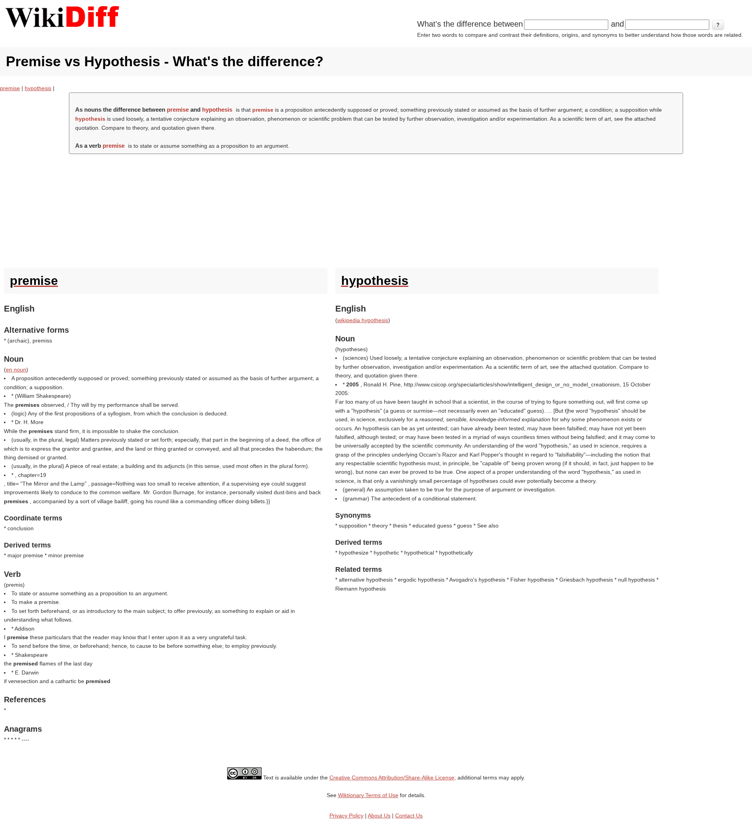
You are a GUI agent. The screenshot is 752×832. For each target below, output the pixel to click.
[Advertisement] (376, 209)
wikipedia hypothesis (362, 320)
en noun (16, 369)
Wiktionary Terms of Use (368, 795)
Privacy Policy (346, 815)
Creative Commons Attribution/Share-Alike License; (392, 777)
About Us (379, 815)
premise (10, 88)
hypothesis (38, 88)
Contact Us (409, 815)
